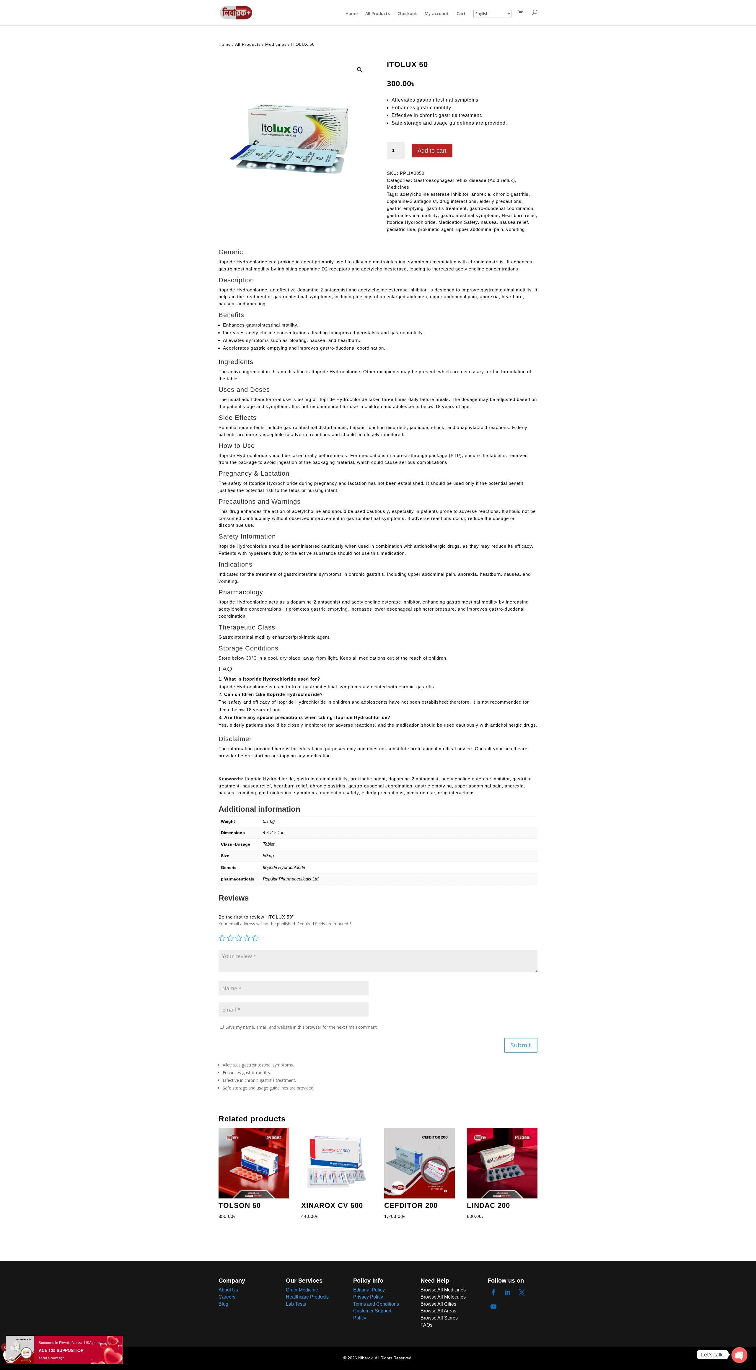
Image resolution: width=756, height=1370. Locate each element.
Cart (461, 14)
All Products (377, 14)
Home (352, 14)
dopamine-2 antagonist (412, 201)
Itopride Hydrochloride (411, 222)
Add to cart (432, 150)
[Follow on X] (522, 1292)
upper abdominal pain (479, 229)
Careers (227, 1296)
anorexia (480, 194)
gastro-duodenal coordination (501, 208)
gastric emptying (405, 208)
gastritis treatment (446, 208)
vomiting (515, 229)
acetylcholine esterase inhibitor (434, 194)
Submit (521, 1045)
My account (437, 14)
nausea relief (514, 222)
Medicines (276, 44)
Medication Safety (458, 222)
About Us (228, 1289)
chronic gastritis (511, 194)
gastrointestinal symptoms (470, 215)
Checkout (407, 14)
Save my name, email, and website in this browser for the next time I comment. (302, 1027)
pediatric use (401, 229)
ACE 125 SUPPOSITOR (61, 1350)
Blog (223, 1304)
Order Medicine (302, 1289)
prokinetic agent (435, 229)
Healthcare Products (307, 1296)
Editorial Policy (369, 1289)
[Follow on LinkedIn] (508, 1292)
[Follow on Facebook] (493, 1292)
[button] (359, 69)
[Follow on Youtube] (493, 1306)
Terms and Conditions (376, 1304)
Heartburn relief (519, 215)
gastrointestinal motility (412, 215)
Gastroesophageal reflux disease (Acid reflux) (464, 180)
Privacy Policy (368, 1296)
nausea (489, 222)
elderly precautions (501, 201)
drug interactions (458, 201)
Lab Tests (296, 1304)
